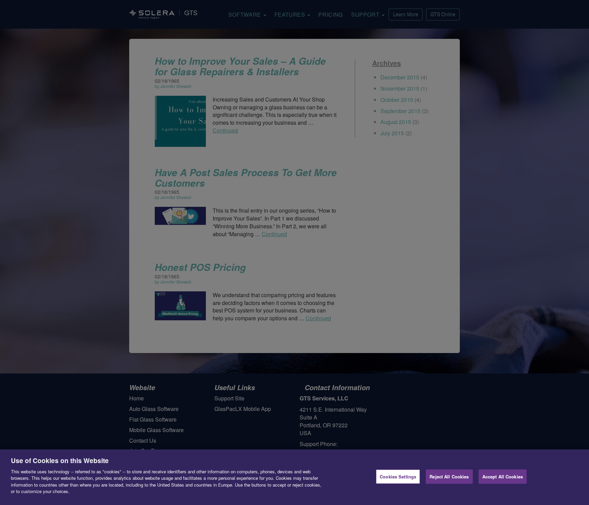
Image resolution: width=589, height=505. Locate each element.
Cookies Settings (398, 476)
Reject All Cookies (449, 476)
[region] (294, 477)
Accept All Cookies (502, 476)
